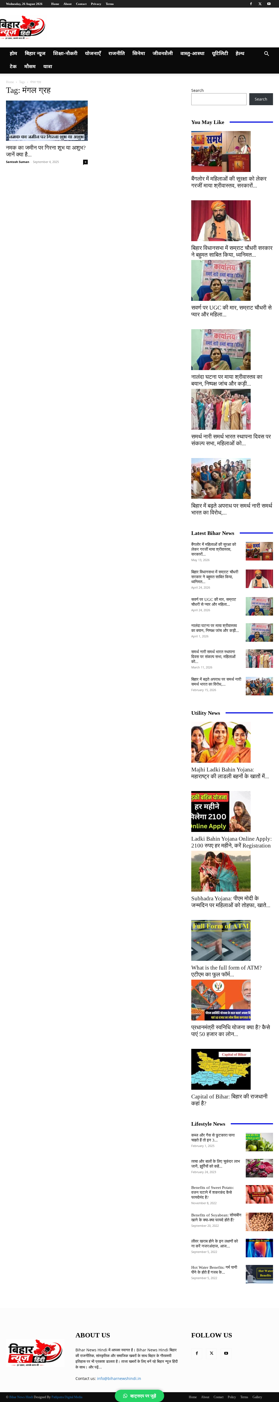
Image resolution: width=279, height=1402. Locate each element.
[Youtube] (269, 4)
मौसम (30, 67)
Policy (232, 1397)
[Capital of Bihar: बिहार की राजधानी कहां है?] (232, 1069)
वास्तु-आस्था (192, 54)
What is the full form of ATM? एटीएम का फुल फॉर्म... (226, 971)
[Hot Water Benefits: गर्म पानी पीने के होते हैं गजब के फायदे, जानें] (259, 1274)
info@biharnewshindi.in (119, 1378)
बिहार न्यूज (35, 54)
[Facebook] (251, 4)
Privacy (96, 3)
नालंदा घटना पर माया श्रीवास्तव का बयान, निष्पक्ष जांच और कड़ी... (226, 380)
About (67, 3)
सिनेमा (138, 54)
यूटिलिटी (220, 54)
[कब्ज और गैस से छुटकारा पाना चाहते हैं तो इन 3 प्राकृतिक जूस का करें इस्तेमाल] (259, 1142)
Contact (81, 3)
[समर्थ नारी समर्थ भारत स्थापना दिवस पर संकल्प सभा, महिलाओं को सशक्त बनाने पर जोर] (232, 409)
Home (55, 3)
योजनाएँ (93, 54)
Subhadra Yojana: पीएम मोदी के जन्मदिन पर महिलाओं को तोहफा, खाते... (230, 902)
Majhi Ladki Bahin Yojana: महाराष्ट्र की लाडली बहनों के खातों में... (230, 773)
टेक (13, 67)
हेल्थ (240, 54)
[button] (266, 54)
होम (13, 54)
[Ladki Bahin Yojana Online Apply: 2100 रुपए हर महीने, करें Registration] (232, 811)
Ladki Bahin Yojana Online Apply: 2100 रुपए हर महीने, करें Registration (231, 842)
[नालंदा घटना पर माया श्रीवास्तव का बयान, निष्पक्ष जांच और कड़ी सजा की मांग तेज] (232, 349)
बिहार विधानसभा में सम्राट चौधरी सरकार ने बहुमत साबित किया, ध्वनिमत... (231, 251)
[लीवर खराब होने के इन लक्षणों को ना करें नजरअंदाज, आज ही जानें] (259, 1248)
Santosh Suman (17, 162)
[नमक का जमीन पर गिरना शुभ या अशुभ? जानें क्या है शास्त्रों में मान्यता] (47, 121)
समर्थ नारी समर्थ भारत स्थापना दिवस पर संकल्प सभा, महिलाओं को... (231, 440)
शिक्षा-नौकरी (65, 54)
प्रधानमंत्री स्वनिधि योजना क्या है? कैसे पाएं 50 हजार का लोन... (230, 1030)
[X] (260, 4)
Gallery (257, 1397)
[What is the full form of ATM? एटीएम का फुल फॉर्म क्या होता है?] (232, 940)
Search (197, 90)
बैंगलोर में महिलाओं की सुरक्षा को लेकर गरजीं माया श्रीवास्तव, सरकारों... (228, 182)
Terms (110, 3)
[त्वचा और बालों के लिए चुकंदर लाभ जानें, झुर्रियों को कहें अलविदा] (259, 1168)
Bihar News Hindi (21, 1397)
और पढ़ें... (95, 1367)
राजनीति (116, 54)
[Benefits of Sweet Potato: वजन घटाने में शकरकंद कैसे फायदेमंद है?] (259, 1194)
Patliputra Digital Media (66, 1397)
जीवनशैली (163, 54)
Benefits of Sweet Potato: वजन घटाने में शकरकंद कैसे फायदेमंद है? (212, 1192)
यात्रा (47, 67)
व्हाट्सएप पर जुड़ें (143, 1396)
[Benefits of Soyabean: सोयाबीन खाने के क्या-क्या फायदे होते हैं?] (259, 1222)
